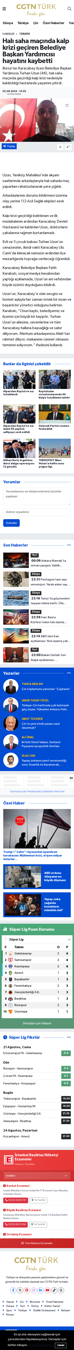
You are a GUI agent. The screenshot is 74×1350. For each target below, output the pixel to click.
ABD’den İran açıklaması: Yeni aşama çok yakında (49, 639)
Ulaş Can (28, 755)
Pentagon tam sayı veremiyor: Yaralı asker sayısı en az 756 (50, 582)
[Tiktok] (54, 1290)
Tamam (60, 1345)
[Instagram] (34, 1290)
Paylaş (11, 146)
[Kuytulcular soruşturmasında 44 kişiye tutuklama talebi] (55, 379)
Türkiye (23, 23)
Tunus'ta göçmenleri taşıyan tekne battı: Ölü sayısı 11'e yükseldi (50, 601)
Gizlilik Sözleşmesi (44, 1310)
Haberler (8, 34)
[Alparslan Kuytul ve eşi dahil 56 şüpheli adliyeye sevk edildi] (19, 413)
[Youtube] (47, 1290)
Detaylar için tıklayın (37, 1023)
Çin (35, 23)
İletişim (65, 1310)
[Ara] (70, 9)
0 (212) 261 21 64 (16, 1224)
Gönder (11, 523)
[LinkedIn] (40, 1290)
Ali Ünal (28, 737)
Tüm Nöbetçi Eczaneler (39, 1243)
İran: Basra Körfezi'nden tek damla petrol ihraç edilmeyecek (48, 620)
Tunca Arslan (32, 684)
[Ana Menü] (4, 9)
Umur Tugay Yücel (35, 700)
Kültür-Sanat (52, 1306)
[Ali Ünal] (10, 741)
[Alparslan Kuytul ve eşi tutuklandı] (19, 379)
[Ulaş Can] (10, 760)
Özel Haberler (54, 23)
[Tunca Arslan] (10, 686)
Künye (10, 1314)
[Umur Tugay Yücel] (10, 705)
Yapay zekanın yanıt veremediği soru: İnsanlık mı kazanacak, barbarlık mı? (44, 763)
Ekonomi (35, 1301)
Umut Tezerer (32, 719)
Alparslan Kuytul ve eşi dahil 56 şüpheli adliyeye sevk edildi (18, 429)
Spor (9, 1310)
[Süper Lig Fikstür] (69, 1037)
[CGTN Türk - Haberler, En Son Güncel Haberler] (37, 9)
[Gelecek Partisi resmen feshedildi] (55, 413)
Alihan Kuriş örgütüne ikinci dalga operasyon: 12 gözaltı (19, 463)
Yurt (34, 555)
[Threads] (61, 1290)
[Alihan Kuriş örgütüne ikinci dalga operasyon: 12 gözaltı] (19, 448)
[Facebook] (13, 1290)
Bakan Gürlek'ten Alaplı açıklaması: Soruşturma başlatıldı (48, 657)
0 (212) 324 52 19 (17, 1200)
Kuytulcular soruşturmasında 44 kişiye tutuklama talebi (54, 394)
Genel (10, 1301)
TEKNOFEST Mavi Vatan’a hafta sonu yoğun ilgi (51, 463)
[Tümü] (69, 545)
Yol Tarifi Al (39, 1200)
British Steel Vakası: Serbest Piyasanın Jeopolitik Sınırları (41, 744)
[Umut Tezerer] (10, 723)
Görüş (35, 1306)
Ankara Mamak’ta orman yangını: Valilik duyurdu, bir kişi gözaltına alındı (49, 563)
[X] (20, 1290)
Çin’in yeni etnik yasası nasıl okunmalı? (41, 725)
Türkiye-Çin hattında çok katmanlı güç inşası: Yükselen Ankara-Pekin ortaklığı (45, 708)
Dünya (8, 23)
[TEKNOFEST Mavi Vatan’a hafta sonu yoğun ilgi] (55, 448)
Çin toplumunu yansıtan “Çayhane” (46, 689)
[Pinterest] (27, 1290)
